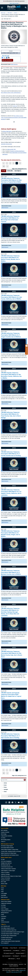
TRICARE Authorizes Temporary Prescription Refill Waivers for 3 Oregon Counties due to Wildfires (11, 335)
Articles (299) (10, 170)
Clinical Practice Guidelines (6, 901)
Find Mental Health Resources (6, 937)
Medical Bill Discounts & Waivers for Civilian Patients (11, 876)
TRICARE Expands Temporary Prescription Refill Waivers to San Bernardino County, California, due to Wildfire (11, 375)
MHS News (3, 886)
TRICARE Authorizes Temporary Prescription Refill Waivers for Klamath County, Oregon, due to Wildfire (10, 533)
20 (3, 166)
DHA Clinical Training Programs (7, 845)
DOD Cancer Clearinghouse (6, 861)
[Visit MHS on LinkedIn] (9, 803)
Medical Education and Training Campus (8, 853)
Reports (2, 920)
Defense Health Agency (7, 131)
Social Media (3, 895)
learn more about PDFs (15, 972)
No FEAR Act (21, 948)
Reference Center (5, 899)
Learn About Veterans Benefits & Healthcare (9, 933)
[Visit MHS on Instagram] (6, 803)
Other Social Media (8, 60)
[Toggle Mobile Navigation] (2, 7)
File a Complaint (4, 943)
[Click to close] (27, 346)
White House (10, 958)
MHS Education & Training (7, 844)
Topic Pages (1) (18, 170)
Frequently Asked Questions (6, 910)
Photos (5, 787)
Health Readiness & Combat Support (8, 870)
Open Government (5, 956)
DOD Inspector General (8, 953)
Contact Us (3, 841)
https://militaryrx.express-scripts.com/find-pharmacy (11, 92)
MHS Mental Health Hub (5, 865)
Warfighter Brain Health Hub (6, 863)
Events (5, 785)
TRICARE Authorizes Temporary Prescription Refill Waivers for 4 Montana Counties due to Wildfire (11, 572)
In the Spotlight (4, 893)
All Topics (3, 859)
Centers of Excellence (5, 872)
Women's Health (4, 883)
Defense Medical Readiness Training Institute (9, 849)
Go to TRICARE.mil (4, 926)
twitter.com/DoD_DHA (11, 149)
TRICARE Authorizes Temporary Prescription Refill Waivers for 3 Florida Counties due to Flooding (11, 453)
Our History (3, 837)
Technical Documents (5, 922)
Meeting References (5, 912)
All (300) (3, 170)
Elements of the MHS (5, 832)
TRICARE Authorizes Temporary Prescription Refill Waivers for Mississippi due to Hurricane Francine (10, 218)
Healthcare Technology (5, 874)
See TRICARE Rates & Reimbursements (8, 935)
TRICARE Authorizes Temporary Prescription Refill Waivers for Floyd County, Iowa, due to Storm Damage (11, 414)
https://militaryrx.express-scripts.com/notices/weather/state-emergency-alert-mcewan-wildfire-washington (14, 117)
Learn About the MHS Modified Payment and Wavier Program (12, 932)
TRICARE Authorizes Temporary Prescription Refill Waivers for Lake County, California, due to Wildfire (11, 297)
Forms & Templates (4, 909)
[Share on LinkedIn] (6, 57)
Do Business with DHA (5, 939)
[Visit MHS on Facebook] (12, 803)
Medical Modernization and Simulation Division (10, 855)
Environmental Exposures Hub (7, 867)
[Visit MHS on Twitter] (15, 803)
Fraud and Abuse (6, 950)
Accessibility (15, 950)
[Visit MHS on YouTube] (18, 803)
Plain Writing (15, 956)
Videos (5, 791)
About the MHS (4, 828)
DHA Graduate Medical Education (7, 847)
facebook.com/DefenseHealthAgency (17, 151)
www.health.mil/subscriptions (6, 144)
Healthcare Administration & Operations (8, 868)
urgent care (15, 106)
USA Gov (22, 956)
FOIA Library (3, 907)
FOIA (22, 950)
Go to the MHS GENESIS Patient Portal (8, 930)
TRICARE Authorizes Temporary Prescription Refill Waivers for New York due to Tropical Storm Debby (11, 180)
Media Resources (14, 64)
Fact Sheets (3, 905)
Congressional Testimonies (6, 903)
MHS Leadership (4, 830)
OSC (17, 958)
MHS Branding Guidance (5, 839)
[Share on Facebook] (2, 57)
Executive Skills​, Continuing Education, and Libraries (11, 851)
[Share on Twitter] (4, 57)
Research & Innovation (5, 880)
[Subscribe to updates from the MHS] (22, 803)
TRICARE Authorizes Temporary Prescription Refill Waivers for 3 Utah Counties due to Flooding (10, 735)
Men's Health (3, 881)
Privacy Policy (13, 948)
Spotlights (6, 789)
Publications (3, 918)
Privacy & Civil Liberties (5, 878)
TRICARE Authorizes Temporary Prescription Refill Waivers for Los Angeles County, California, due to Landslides (11, 492)
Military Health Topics (6, 857)
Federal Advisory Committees (6, 836)
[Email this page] (8, 57)
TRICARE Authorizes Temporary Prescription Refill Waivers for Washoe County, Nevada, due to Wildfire (10, 258)
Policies (2, 914)
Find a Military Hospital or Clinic (7, 928)
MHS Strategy (3, 834)
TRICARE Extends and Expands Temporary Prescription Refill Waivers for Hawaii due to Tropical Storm (11, 695)
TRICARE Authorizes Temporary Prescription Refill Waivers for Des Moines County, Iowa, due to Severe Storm (11, 654)
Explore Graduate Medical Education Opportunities (10, 941)
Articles (5, 783)
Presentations (3, 916)
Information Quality (19, 953)
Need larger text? (7, 18)
